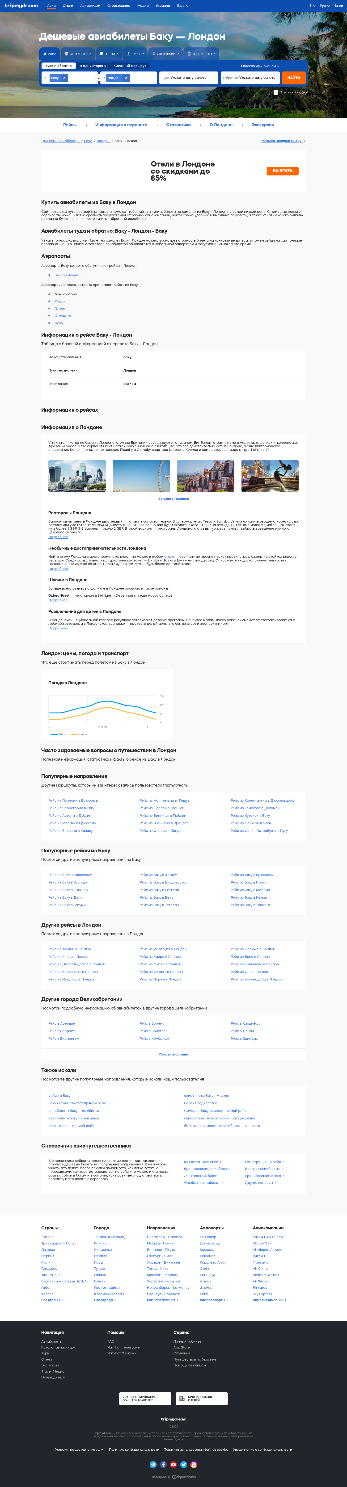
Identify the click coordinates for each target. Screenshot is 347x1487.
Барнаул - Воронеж (163, 1294)
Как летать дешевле (201, 1162)
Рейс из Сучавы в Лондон (161, 971)
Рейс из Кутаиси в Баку (250, 815)
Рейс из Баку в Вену (156, 897)
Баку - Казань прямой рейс (71, 1125)
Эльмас (206, 1287)
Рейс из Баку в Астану (158, 874)
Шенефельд (210, 1243)
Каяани (100, 1243)
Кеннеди (207, 1275)
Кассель (207, 1249)
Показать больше (173, 1054)
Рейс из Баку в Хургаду (67, 882)
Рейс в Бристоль (153, 1031)
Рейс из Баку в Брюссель (252, 874)
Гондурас (49, 1268)
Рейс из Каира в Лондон (160, 956)
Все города (104, 1300)
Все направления (161, 1300)
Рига (204, 1294)
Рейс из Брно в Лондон (250, 956)
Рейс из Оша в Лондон (250, 971)
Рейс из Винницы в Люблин (163, 815)
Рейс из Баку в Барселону (70, 874)
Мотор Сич (262, 1243)
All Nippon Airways (268, 1249)
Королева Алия (213, 1262)
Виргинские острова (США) (64, 1281)
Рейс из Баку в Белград (159, 890)
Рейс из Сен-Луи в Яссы (251, 823)
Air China (260, 1268)
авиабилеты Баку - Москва (206, 1095)
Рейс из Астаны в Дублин (69, 815)
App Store (182, 1347)
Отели (46, 1359)
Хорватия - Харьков (163, 1281)
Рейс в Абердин (61, 1023)
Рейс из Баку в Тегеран (159, 905)
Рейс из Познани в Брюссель (73, 800)
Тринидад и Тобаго (57, 1243)
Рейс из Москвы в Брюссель (72, 823)
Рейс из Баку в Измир (249, 897)
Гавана (100, 1275)
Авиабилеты (51, 1341)
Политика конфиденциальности (134, 1449)
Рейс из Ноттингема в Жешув (165, 800)
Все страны (51, 1300)
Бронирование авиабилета (208, 1168)
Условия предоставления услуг (79, 1449)
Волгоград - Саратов (165, 1237)
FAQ (110, 1341)
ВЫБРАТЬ (283, 171)
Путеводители (53, 1377)
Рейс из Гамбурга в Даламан (255, 808)
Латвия (47, 1237)
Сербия (47, 1256)
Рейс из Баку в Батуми (67, 905)
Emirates (260, 1287)
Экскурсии (50, 1365)
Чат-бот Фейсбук (121, 1353)
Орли (204, 1268)
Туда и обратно (59, 65)
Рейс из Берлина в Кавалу (70, 830)
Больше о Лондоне (173, 498)
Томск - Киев (158, 1268)
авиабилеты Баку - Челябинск (73, 1110)
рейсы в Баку (59, 1095)
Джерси (48, 1249)
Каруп (99, 1262)
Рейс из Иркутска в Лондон (71, 979)
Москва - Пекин (160, 1243)
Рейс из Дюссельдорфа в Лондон (76, 964)
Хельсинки (103, 1249)
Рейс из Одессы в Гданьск (162, 808)
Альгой (206, 1281)
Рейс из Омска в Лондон (160, 964)
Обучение (182, 1353)
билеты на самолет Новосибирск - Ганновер (222, 1125)
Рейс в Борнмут (153, 1023)
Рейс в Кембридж (154, 1038)
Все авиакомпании (268, 1300)
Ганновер (208, 1237)
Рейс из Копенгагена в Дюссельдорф (263, 800)
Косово (47, 1294)
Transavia (261, 1262)
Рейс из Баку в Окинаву (68, 890)
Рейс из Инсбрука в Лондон (163, 949)
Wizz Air (259, 1256)
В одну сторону (93, 65)
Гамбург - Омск (160, 1256)
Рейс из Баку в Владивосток (163, 882)
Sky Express (262, 1294)
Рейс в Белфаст (61, 1031)
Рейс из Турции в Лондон (69, 949)
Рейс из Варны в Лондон (161, 979)
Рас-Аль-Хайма (107, 1287)
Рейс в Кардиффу (245, 1023)
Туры (45, 1353)
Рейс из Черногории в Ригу (71, 808)
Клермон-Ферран (109, 1294)
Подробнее (58, 537)
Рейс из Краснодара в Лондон (257, 979)
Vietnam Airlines (266, 1275)
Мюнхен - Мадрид (162, 1275)
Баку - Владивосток (200, 1103)
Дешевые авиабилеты (60, 140)
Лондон (103, 140)
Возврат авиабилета (263, 1168)
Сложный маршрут (130, 65)
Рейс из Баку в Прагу (248, 882)
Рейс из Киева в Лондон (68, 956)
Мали (46, 1262)
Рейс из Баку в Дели (65, 897)
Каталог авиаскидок (58, 1347)
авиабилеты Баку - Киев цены (73, 1118)
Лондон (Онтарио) (109, 1237)
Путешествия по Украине (195, 1359)
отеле (169, 556)
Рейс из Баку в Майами (250, 890)
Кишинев (207, 1256)
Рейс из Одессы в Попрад (162, 830)
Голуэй (100, 1281)
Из (46, 78)
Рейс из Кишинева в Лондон (255, 964)
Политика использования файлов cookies (196, 1449)
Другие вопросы (259, 1182)
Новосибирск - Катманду (168, 1287)
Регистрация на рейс (263, 1162)
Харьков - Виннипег (164, 1262)
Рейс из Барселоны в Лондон (73, 971)
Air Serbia (260, 1281)
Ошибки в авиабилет (202, 1182)
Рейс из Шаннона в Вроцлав (164, 823)
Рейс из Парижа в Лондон (253, 949)
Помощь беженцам (190, 1365)
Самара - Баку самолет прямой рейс (215, 1110)
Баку (88, 140)
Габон (46, 1287)
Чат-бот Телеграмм (123, 1347)
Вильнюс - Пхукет (162, 1249)
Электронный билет (201, 1175)
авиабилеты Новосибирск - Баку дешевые (220, 1118)
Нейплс (100, 1256)
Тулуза (99, 1268)
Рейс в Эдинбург (245, 1038)
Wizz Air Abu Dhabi (268, 1237)
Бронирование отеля (263, 1175)
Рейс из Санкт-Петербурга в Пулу (259, 830)
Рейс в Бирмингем (63, 1038)
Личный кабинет (187, 1341)
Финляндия (50, 1275)
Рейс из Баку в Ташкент (251, 905)
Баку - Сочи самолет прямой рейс (77, 1103)
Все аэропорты (213, 1300)
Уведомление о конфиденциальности (262, 1449)
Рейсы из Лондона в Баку (281, 140)
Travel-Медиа (52, 1371)
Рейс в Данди (242, 1031)
